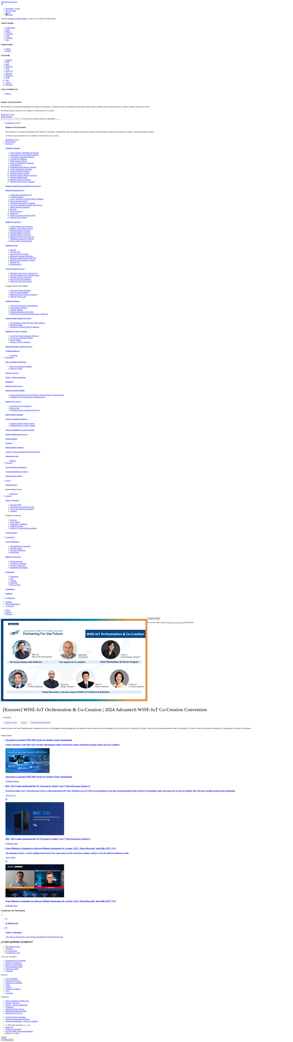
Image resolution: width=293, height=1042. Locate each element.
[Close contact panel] (2, 915)
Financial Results (16, 561)
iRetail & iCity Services (13, 401)
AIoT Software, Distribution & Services (24, 153)
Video (7, 985)
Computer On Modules (18, 159)
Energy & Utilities (10, 723)
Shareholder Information (19, 568)
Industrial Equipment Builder (15, 390)
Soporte (8, 496)
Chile (7, 36)
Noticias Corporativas (13, 963)
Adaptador (14, 355)
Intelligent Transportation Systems (22, 260)
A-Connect (9, 606)
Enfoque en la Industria (13, 983)
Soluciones (9, 358)
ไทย (7, 80)
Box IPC (13, 250)
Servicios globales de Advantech (15, 467)
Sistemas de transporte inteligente (16, 419)
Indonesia (8, 67)
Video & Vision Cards (18, 297)
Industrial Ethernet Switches (20, 231)
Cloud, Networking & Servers (14, 269)
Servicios (8, 463)
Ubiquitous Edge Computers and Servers (25, 410)
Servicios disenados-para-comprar (16, 472)
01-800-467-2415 (13, 953)
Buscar (8, 13)
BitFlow (13, 461)
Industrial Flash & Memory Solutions (23, 175)
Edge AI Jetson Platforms (19, 292)
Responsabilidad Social (13, 967)
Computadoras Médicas (18, 308)
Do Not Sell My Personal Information (19, 1031)
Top (4, 1037)
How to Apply (15, 585)
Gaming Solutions (11, 439)
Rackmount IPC (16, 264)
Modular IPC (15, 262)
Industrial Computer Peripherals (21, 256)
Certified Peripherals (12, 351)
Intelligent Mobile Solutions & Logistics (18, 318)
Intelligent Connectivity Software (22, 239)
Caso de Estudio (11, 979)
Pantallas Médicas (16, 310)
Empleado (8, 593)
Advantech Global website (16, 19)
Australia (8, 60)
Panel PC (13, 209)
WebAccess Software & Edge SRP (22, 215)
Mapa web (9, 1027)
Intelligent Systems (11, 245)
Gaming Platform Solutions (20, 171)
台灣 (7, 78)
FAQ (7, 991)
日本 (7, 69)
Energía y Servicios (12, 373)
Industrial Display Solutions (14, 447)
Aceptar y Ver (153, 618)
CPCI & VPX (15, 252)
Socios (7, 480)
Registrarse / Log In (12, 123)
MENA (8, 94)
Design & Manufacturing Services (16, 434)
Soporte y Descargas (12, 500)
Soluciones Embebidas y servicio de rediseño (19, 430)
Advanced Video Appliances (20, 290)
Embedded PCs (15, 165)
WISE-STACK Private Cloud (21, 282)
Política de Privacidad (175, 622)
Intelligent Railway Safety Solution (22, 426)
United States (10, 28)
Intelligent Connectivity (13, 222)
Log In (17, 9)
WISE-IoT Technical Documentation (23, 528)
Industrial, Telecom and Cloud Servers (24, 273)
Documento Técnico (12, 981)
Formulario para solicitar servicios (22, 507)
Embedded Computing (12, 148)
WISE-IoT (14, 494)
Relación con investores (13, 557)
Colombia (9, 38)
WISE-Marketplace (12, 604)
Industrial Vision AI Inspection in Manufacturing (27, 397)
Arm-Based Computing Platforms (22, 157)
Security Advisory (11, 533)
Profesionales (9, 572)
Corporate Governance (18, 563)
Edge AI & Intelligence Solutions (22, 163)
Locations (13, 583)
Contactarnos (10, 598)
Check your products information (22, 509)
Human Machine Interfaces (20, 207)
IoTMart (8, 602)
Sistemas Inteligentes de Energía (21, 312)
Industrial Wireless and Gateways (22, 237)
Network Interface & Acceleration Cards (24, 275)
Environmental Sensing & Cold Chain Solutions (27, 323)
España (10, 15)
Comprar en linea (14, 947)
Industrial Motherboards (18, 177)
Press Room (14, 552)
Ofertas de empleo (12, 969)
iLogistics (8, 443)
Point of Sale (14, 408)
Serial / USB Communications (21, 241)
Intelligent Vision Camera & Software (23, 295)
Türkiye (8, 83)
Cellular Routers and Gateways (21, 226)
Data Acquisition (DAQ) (19, 201)
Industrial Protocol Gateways (20, 235)
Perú (7, 40)
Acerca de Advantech (12, 542)
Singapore (9, 75)
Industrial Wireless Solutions (20, 180)
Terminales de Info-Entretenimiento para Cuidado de (29, 314)
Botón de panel (6, 117)
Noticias (8, 987)
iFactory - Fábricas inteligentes (15, 377)
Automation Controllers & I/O (21, 195)
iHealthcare (9, 382)
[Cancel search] (59, 119)
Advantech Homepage (9, 2)
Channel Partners (11, 485)
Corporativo (9, 537)
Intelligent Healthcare (12, 301)
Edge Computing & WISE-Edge (15, 362)
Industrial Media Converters (20, 233)
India (7, 64)
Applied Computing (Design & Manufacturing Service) (23, 186)
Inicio (7, 610)
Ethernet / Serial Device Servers (21, 229)
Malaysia (8, 73)
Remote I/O (14, 213)
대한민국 (9, 71)
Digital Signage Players (18, 161)
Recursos (13, 520)
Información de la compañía (20, 546)
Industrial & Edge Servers (13, 386)
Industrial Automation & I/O (14, 190)
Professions (14, 576)
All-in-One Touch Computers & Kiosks (24, 336)
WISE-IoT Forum (16, 526)
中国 (7, 62)
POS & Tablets (15, 340)
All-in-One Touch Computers (20, 406)
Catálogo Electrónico (13, 989)
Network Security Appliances (20, 277)
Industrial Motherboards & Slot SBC (23, 258)
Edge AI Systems (16, 369)
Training (13, 581)
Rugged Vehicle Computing (14, 415)
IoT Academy (15, 522)
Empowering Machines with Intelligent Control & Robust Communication (37, 395)
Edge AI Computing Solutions (21, 366)
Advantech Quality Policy (13, 476)
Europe (8, 49)
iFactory (23, 723)
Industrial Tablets (16, 325)
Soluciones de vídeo (11, 456)
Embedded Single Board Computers (23, 167)
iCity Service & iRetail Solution (21, 338)
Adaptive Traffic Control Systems (22, 423)
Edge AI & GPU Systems (19, 254)
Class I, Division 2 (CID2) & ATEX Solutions (26, 199)
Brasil (7, 30)
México (8, 32)
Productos (9, 144)
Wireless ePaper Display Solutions (22, 182)
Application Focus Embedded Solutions (24, 155)
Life (11, 579)
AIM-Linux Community (19, 524)
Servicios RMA (15, 505)
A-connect (9, 993)
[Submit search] (57, 119)
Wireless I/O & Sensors (18, 218)
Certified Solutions (17, 197)
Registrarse (9, 9)
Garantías (13, 511)
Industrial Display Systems (19, 173)
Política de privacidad (13, 1029)
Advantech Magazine (18, 550)
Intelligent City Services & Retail (16, 331)
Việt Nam (8, 85)
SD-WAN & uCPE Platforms (20, 279)
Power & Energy (16, 211)
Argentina (9, 34)
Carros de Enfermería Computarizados (24, 306)
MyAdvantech (10, 11)
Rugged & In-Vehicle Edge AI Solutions (24, 327)
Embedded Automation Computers (22, 203)
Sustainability (9, 589)
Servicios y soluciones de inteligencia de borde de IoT (22, 452)
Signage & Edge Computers (20, 342)
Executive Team (16, 548)
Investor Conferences (17, 566)
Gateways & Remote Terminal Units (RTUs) (26, 205)
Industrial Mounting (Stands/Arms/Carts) (18, 347)
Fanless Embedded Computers (21, 169)
